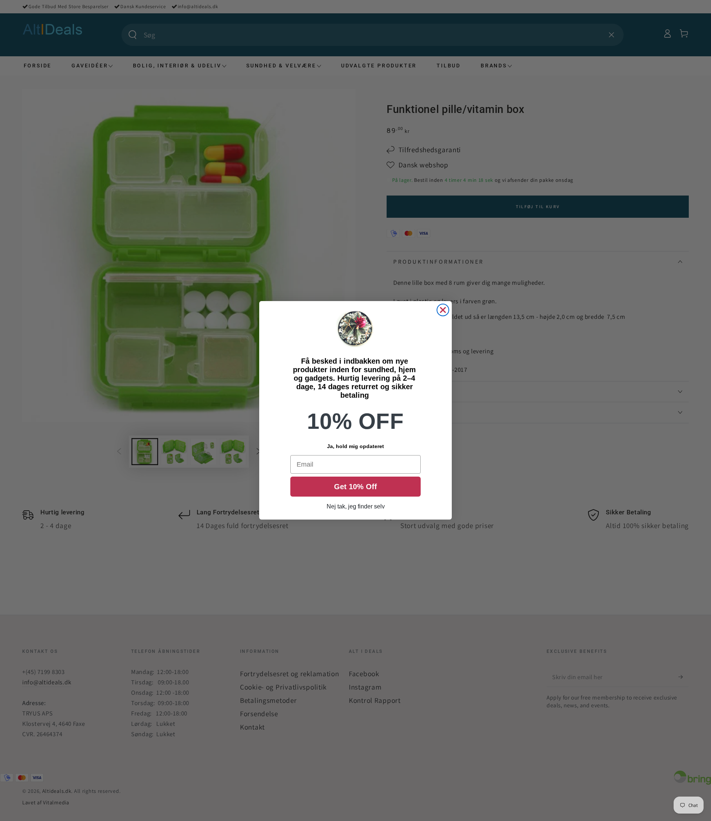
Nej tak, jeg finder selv (356, 507)
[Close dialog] (443, 310)
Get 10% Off (355, 487)
